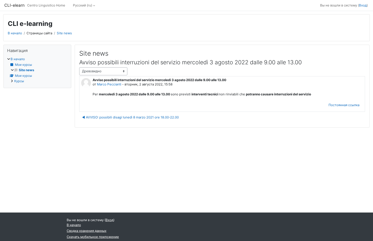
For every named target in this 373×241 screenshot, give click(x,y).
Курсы (19, 81)
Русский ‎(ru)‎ (82, 5)
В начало (15, 33)
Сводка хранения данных (86, 231)
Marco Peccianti (109, 84)
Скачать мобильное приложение (93, 237)
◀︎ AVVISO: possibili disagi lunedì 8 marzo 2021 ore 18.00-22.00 (130, 117)
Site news (64, 33)
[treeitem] (37, 70)
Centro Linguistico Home (46, 5)
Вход (363, 5)
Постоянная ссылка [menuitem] (344, 105)
